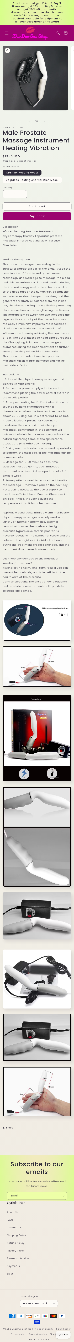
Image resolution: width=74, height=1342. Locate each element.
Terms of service (38, 1334)
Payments (13, 1266)
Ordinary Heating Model (22, 172)
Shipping (7, 161)
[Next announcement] (67, 12)
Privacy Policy (15, 1250)
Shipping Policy (16, 1235)
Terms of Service (18, 1258)
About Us (12, 1212)
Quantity (7, 187)
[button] (7, 33)
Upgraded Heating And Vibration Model (32, 180)
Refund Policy (15, 1243)
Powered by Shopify (42, 1329)
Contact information (39, 1339)
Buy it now (37, 216)
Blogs (10, 1273)
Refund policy (63, 1329)
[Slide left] (29, 121)
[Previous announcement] (6, 12)
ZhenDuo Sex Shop (22, 1329)
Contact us (14, 1227)
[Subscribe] (63, 1196)
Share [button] (9, 1127)
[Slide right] (44, 121)
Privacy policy (18, 1334)
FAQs (10, 1220)
